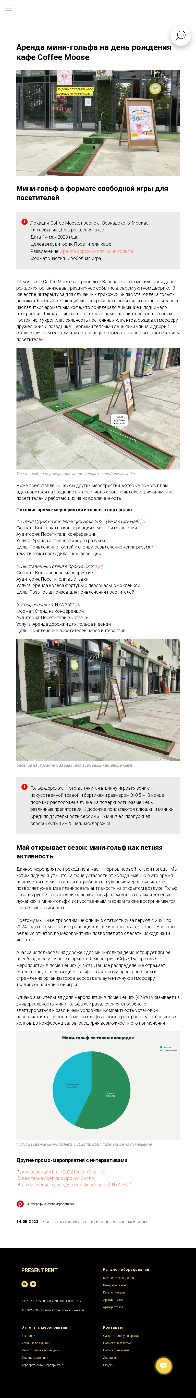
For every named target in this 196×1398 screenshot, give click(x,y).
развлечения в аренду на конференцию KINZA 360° (76, 1184)
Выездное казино (115, 1285)
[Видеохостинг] (33, 1284)
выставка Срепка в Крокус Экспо (58, 1178)
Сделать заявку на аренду (121, 1336)
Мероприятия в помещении (40, 1350)
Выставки (28, 1336)
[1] (142, 521)
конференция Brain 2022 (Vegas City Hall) (64, 1171)
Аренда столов (113, 1307)
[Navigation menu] (8, 8)
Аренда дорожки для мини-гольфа (96, 251)
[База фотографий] (24, 1284)
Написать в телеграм (117, 1343)
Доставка (109, 1358)
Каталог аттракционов (118, 1278)
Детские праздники (34, 1358)
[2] (100, 566)
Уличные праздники (35, 1343)
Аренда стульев (114, 1300)
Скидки (108, 1365)
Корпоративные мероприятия (42, 1365)
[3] (77, 604)
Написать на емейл (116, 1350)
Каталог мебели (114, 1292)
